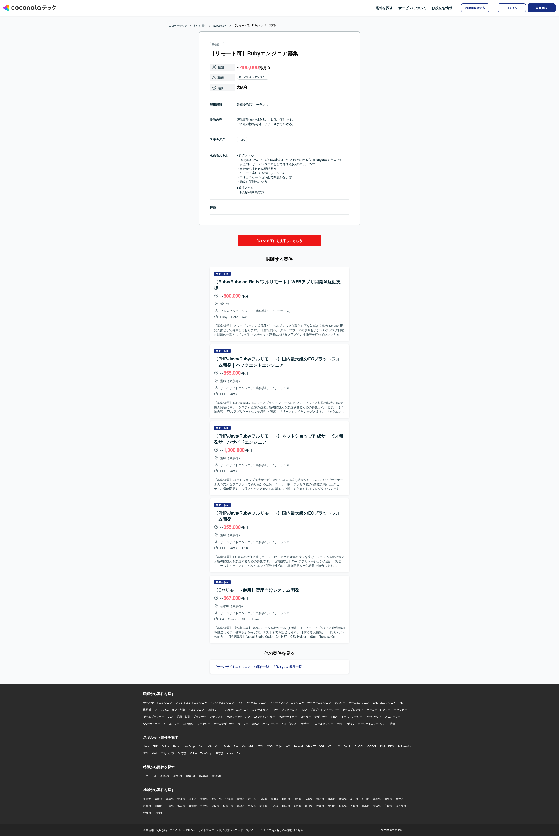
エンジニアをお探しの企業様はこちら (281, 830)
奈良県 (215, 805)
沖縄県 (147, 812)
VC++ (331, 746)
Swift (202, 746)
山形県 (286, 798)
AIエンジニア (196, 709)
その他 (158, 812)
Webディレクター (264, 716)
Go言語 (182, 753)
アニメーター (392, 716)
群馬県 (331, 798)
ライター (243, 723)
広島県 (275, 805)
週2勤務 (177, 776)
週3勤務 (190, 776)
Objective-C (283, 746)
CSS (270, 746)
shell (155, 753)
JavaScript (189, 746)
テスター (340, 702)
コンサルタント (261, 709)
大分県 (377, 805)
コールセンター (324, 723)
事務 (339, 723)
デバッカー (400, 709)
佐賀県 (343, 805)
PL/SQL (359, 746)
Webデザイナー (287, 716)
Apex (230, 753)
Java (146, 746)
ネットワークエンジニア (252, 702)
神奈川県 (216, 798)
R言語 (219, 753)
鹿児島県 (401, 805)
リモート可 (149, 776)
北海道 (229, 798)
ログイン (250, 830)
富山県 (354, 798)
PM (276, 709)
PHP (155, 746)
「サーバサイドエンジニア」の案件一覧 (241, 666)
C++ (217, 746)
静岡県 (158, 805)
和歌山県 (228, 805)
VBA (321, 746)
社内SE (349, 723)
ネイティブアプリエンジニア (287, 702)
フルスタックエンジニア (234, 709)
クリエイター (171, 723)
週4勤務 (203, 776)
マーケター (203, 723)
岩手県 (252, 798)
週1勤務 (164, 776)
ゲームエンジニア (359, 702)
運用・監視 (183, 716)
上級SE (212, 709)
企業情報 (148, 830)
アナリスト (216, 716)
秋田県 (275, 798)
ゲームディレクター (378, 709)
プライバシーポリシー (182, 830)
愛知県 (181, 798)
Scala (227, 746)
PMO (304, 709)
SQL (145, 753)
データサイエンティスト (372, 723)
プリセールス (289, 709)
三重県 (170, 805)
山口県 (286, 805)
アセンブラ (167, 753)
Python (165, 746)
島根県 (252, 805)
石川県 (365, 798)
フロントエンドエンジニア (191, 702)
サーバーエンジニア (319, 702)
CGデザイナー (151, 723)
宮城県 (263, 798)
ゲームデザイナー (224, 723)
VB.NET (311, 746)
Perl (236, 746)
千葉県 (204, 798)
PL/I (382, 746)
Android (298, 746)
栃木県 (320, 798)
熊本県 (365, 805)
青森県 (241, 798)
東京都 (147, 798)
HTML (260, 746)
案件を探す (384, 7)
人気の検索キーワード (230, 830)
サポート (306, 723)
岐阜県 (147, 805)
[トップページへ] (29, 8)
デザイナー (321, 716)
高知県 (331, 805)
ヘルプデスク (289, 723)
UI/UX (255, 723)
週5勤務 (216, 776)
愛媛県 (320, 805)
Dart (239, 753)
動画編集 (188, 723)
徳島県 (297, 805)
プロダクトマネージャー (324, 709)
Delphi (347, 746)
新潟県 (343, 798)
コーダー (305, 716)
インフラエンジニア (222, 702)
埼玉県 (193, 798)
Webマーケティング (238, 716)
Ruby (242, 139)
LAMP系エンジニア (384, 702)
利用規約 (161, 830)
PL (401, 702)
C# (210, 746)
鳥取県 (241, 805)
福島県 (297, 798)
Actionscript (404, 746)
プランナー (199, 716)
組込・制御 (178, 709)
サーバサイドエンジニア (253, 77)
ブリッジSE (162, 709)
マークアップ (373, 716)
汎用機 (147, 709)
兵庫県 (204, 805)
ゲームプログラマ (352, 709)
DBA (170, 716)
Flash (334, 716)
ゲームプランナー (153, 716)
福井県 (377, 798)
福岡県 (170, 798)
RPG (391, 746)
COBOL (372, 746)
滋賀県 (181, 805)
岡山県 (263, 805)
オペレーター (270, 723)
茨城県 (309, 798)
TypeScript (206, 753)
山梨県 (388, 798)
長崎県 (354, 805)
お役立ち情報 (441, 7)
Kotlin (193, 753)
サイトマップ (206, 830)
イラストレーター (351, 716)
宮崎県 (388, 805)
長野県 (400, 798)
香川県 (309, 805)
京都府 (193, 805)
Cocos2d (247, 746)
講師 (392, 723)
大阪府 (158, 798)
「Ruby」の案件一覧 (287, 666)
